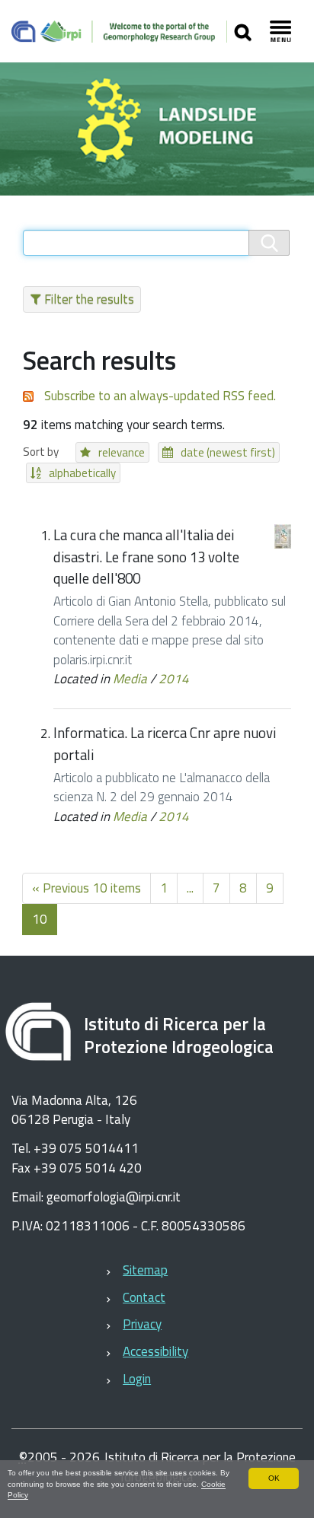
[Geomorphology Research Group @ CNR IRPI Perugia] (119, 31)
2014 (174, 679)
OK (274, 1478)
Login (137, 1379)
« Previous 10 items (86, 888)
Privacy (142, 1324)
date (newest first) (228, 452)
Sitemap (145, 1270)
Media (130, 679)
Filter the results (89, 299)
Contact (144, 1297)
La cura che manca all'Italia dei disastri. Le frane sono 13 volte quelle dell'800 (146, 556)
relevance (121, 452)
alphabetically (82, 473)
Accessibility (155, 1351)
